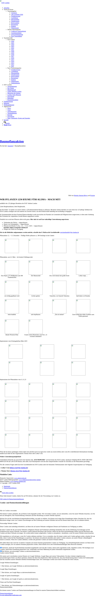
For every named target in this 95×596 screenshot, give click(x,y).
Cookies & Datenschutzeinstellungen (13, 499)
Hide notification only (15, 595)
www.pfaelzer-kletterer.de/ (18, 481)
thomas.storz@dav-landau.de (20, 471)
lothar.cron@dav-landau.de (18, 468)
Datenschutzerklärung (6, 593)
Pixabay (92, 195)
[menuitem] (49, 8)
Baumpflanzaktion (12, 141)
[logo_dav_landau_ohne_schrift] (4, 3)
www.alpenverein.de (20, 478)
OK (1, 499)
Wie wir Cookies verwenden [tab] (8, 510)
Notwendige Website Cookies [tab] (8, 523)
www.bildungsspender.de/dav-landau (30, 480)
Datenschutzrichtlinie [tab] (6, 587)
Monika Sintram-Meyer (81, 195)
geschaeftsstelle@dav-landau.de (69, 232)
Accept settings (4, 595)
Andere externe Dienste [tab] (7, 553)
